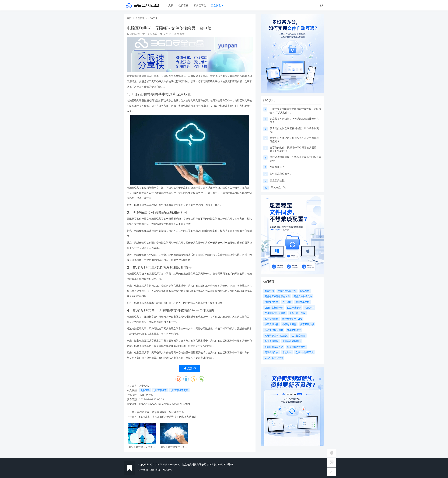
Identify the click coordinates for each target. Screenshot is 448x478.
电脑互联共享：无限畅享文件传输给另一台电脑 (141, 447)
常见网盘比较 (278, 187)
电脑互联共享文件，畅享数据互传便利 (173, 447)
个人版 (169, 5)
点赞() (191, 368)
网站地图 (167, 469)
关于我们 (143, 469)
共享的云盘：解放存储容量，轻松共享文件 (160, 412)
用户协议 (155, 469)
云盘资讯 (216, 5)
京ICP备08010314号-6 (220, 464)
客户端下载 (200, 5)
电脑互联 (145, 390)
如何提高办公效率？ (281, 173)
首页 (129, 18)
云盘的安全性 (277, 180)
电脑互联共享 (160, 390)
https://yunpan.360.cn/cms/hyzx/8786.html (164, 403)
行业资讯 (153, 18)
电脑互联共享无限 (179, 390)
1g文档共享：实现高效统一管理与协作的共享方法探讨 (166, 416)
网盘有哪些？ (277, 166)
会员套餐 (183, 5)
